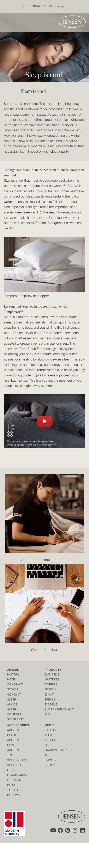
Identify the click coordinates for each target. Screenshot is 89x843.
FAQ (47, 715)
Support (51, 740)
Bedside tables (13, 788)
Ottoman (14, 780)
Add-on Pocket (13, 733)
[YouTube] (52, 830)
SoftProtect (16, 760)
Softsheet (15, 765)
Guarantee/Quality (53, 710)
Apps (48, 735)
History (13, 675)
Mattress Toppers (51, 682)
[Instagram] (75, 830)
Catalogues (53, 730)
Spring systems (51, 702)
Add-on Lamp (13, 743)
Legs (11, 770)
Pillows (13, 795)
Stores (12, 690)
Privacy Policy (50, 763)
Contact (14, 695)
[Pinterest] (67, 830)
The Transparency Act (53, 750)
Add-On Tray (13, 753)
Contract (15, 685)
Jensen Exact (50, 692)
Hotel (12, 680)
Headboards (16, 775)
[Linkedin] (82, 830)
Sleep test (15, 719)
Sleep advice (12, 702)
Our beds (51, 675)
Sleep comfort (14, 712)
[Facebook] (60, 830)
